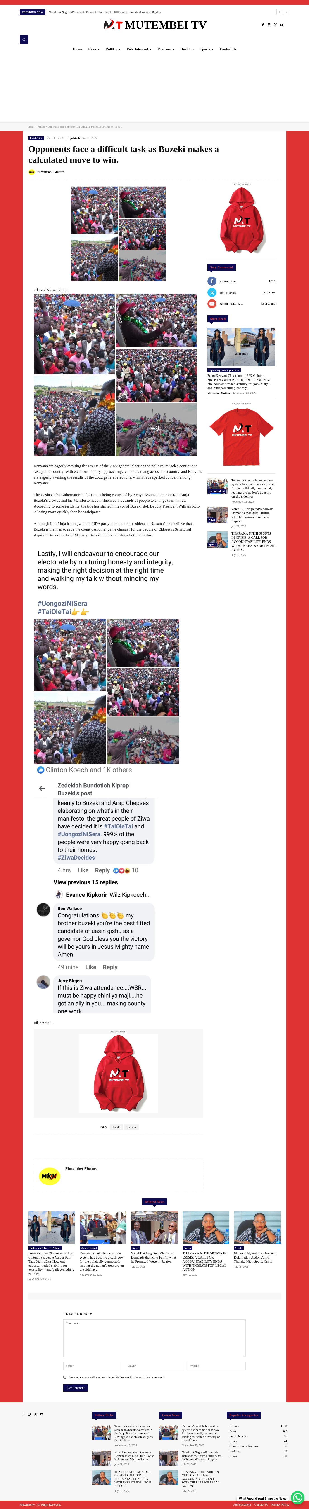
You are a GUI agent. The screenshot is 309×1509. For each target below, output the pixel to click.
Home (31, 126)
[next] (286, 12)
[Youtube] (281, 25)
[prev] (279, 12)
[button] (24, 39)
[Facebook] (262, 25)
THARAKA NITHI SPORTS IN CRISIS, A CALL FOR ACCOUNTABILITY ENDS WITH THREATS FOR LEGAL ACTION (123, 12)
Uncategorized (217, 491)
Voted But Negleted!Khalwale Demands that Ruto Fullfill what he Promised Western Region (153, 1257)
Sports (212, 544)
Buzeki (116, 1127)
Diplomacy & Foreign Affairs (224, 370)
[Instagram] (269, 25)
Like (272, 281)
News (212, 519)
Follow (269, 292)
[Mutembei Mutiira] (32, 171)
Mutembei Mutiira (52, 171)
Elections (131, 1127)
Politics (41, 126)
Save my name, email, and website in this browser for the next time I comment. (116, 1377)
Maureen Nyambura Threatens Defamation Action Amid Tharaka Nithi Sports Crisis (255, 1257)
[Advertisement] (154, 88)
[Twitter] (275, 25)
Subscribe (268, 303)
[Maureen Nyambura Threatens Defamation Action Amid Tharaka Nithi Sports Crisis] (257, 1227)
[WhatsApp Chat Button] (297, 1497)
